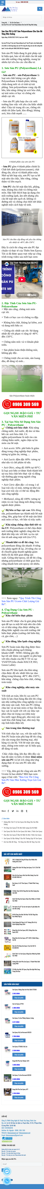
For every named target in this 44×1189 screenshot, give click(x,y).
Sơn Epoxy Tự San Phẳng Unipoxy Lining (23, 1018)
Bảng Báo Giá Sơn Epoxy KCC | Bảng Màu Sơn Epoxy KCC (24, 931)
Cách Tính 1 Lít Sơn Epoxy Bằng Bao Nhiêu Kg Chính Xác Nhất (26, 955)
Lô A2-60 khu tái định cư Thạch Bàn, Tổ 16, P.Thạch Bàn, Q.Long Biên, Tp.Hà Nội (22, 1124)
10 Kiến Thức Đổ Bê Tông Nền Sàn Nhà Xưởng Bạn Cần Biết (25, 892)
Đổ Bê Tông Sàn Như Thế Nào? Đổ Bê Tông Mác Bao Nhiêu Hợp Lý (25, 915)
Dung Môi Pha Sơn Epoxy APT (20, 1089)
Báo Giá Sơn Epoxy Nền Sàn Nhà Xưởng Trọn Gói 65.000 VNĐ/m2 (25, 876)
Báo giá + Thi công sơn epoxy (9, 1151)
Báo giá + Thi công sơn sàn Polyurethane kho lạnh (14, 1155)
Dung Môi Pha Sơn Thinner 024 (20, 1061)
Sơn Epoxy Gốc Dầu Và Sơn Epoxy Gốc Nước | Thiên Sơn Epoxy (23, 831)
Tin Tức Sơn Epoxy (15, 22)
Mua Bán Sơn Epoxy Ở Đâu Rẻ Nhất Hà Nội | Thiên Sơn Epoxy (22, 835)
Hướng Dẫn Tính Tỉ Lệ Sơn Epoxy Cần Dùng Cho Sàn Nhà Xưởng (21, 823)
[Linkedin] (17, 811)
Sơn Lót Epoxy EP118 (17, 1004)
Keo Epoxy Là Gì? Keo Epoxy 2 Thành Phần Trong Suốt (25, 884)
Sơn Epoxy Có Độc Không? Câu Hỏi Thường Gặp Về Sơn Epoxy (23, 838)
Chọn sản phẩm (19, 997)
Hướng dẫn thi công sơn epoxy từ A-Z (11, 1149)
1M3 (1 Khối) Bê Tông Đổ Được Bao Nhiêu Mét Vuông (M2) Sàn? (24, 860)
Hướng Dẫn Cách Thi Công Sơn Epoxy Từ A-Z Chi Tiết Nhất (26, 868)
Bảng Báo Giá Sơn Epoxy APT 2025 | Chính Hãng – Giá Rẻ (26, 939)
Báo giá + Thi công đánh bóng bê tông (11, 1153)
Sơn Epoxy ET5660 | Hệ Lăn (19, 1047)
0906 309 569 (24, 2)
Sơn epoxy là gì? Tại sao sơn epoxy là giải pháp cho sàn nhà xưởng (26, 908)
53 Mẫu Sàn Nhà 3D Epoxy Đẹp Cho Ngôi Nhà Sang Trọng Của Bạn (26, 970)
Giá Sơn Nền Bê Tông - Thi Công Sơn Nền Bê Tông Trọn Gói (22, 842)
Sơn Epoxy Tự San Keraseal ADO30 (21, 1075)
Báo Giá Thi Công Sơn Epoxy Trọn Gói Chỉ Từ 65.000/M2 (24, 947)
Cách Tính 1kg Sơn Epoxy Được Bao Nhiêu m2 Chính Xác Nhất (26, 900)
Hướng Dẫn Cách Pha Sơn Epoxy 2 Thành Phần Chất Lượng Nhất (26, 962)
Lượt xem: (22, 37)
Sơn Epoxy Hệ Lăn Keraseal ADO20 (21, 1032)
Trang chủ (5, 22)
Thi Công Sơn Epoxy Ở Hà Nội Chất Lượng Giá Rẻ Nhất (20, 828)
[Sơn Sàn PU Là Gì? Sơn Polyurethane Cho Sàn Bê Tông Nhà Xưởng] (8, 811)
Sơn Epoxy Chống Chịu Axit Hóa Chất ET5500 (24, 990)
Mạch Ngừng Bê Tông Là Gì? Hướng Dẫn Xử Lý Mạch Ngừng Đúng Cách (24, 923)
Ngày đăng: (5, 37)
